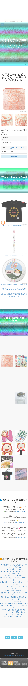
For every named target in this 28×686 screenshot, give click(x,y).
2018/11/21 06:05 (19, 523)
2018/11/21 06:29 (21, 537)
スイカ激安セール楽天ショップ (14, 616)
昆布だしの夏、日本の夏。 (14, 591)
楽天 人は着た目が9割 (14, 569)
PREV (7, 637)
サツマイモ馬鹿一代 (14, 567)
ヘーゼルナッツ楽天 (14, 599)
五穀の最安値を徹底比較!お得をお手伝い (14, 597)
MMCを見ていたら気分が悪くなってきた (14, 565)
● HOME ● (14, 637)
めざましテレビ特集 (14, 40)
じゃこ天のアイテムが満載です (14, 576)
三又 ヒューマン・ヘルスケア (14, 614)
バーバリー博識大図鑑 (14, 601)
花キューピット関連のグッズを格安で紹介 (14, 603)
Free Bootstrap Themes (9, 655)
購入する (14, 156)
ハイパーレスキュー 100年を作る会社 (14, 612)
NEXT (20, 637)
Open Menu (2, 24)
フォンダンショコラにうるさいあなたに (14, 571)
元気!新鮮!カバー (14, 573)
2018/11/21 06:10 (20, 511)
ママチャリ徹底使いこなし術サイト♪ (14, 610)
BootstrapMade (20, 655)
